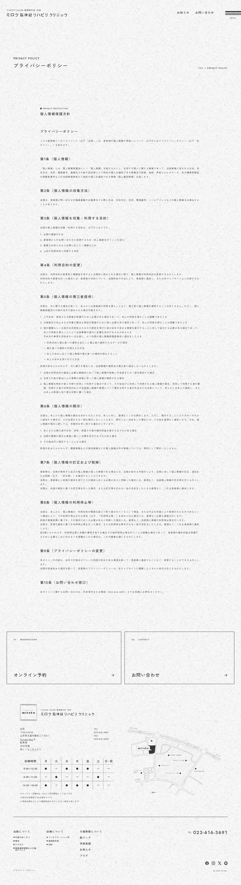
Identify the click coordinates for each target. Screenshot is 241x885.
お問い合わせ (88, 861)
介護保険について (91, 831)
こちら (33, 749)
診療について (55, 831)
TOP (200, 68)
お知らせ (183, 13)
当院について (21, 831)
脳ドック (85, 837)
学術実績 (85, 843)
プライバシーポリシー (24, 870)
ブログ (84, 855)
